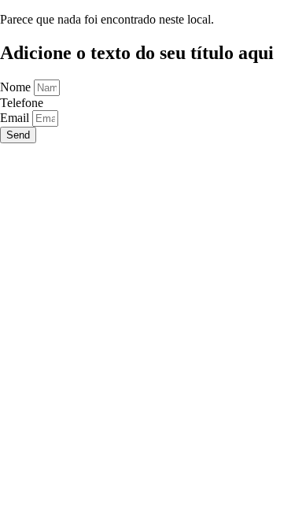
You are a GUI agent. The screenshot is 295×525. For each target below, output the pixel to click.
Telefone (21, 102)
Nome (17, 87)
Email (16, 117)
